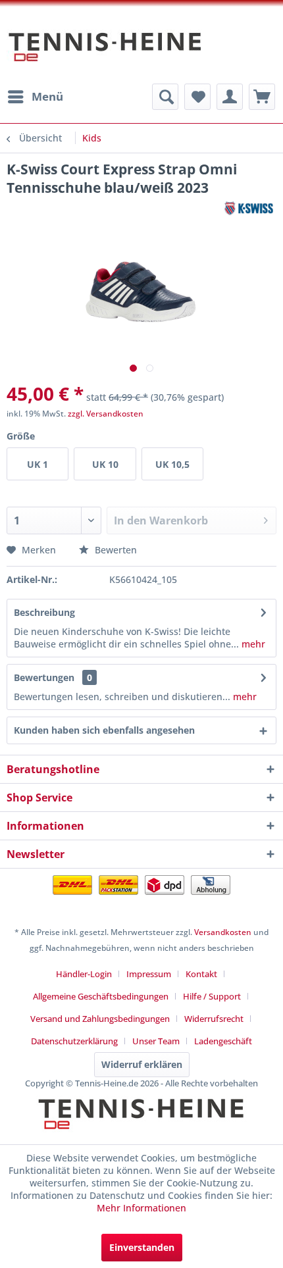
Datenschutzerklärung (74, 1041)
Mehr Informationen (141, 1208)
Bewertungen (44, 677)
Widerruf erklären (141, 1064)
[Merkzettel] (197, 97)
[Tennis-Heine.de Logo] (141, 1125)
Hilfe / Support (212, 996)
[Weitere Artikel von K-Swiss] (248, 208)
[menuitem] (35, 97)
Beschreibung (44, 612)
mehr (252, 644)
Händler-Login (84, 974)
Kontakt (201, 974)
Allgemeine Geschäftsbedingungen (100, 996)
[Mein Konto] (230, 97)
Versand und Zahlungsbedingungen (100, 1019)
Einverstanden (141, 1247)
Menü (47, 96)
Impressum (148, 974)
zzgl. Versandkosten (105, 413)
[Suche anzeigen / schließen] (165, 97)
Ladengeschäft (223, 1041)
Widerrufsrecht (214, 1019)
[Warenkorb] (262, 97)
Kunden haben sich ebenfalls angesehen (104, 730)
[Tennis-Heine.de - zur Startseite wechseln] (105, 53)
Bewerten (114, 550)
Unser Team (156, 1041)
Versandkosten (222, 932)
